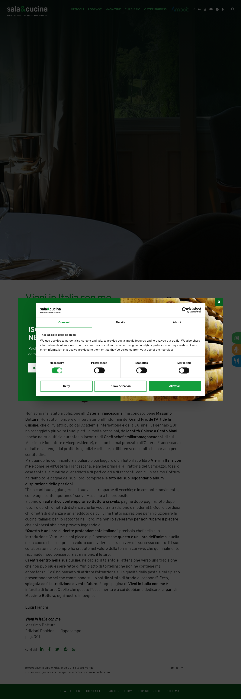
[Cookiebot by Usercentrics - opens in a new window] (184, 310)
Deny (66, 386)
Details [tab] (120, 322)
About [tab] (177, 322)
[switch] (99, 371)
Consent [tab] (64, 322)
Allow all (174, 386)
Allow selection (121, 386)
